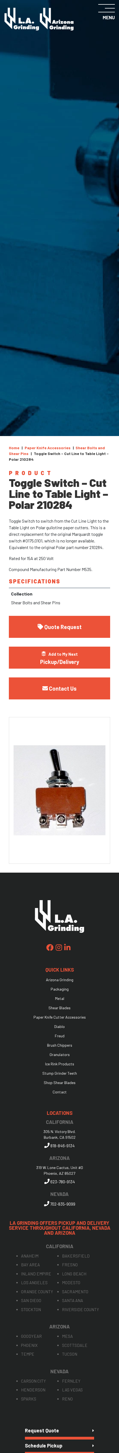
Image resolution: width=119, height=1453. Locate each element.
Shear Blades (59, 1008)
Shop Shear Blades (60, 1083)
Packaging (60, 989)
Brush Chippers (59, 1045)
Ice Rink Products (59, 1064)
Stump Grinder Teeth (59, 1073)
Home (14, 447)
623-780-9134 (62, 1181)
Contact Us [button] (63, 688)
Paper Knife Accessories (48, 447)
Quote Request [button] (63, 627)
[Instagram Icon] (59, 948)
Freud (59, 1036)
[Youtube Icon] (67, 948)
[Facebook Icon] (49, 948)
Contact (60, 1092)
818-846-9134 (62, 1145)
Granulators (60, 1055)
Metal (59, 998)
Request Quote (42, 1430)
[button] (59, 658)
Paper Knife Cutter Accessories (59, 1017)
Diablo (59, 1027)
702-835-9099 (62, 1203)
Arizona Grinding (59, 980)
